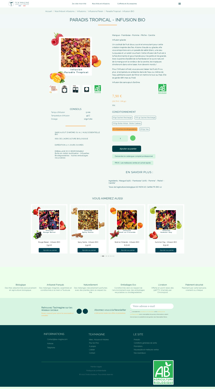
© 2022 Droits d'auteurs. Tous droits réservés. (96, 374)
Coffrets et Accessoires (127, 4)
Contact (92, 353)
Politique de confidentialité (96, 371)
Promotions (138, 346)
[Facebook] (79, 311)
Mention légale (96, 367)
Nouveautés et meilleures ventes (146, 350)
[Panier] (183, 4)
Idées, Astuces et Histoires (99, 340)
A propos (92, 346)
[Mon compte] (187, 3)
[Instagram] (85, 311)
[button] (175, 3)
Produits (137, 340)
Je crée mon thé (79, 4)
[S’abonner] (171, 306)
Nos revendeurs (140, 353)
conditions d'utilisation (147, 311)
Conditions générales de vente (145, 343)
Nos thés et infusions (101, 4)
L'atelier (92, 350)
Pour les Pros (94, 343)
